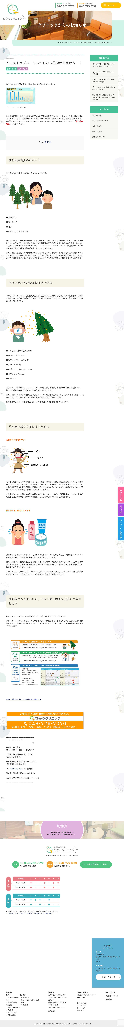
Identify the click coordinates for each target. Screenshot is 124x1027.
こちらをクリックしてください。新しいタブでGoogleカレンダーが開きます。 (30, 913)
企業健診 (51, 1000)
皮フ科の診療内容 (13, 997)
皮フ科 (8, 995)
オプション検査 (53, 1005)
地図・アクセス (108, 977)
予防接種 (10, 1010)
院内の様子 (80, 1010)
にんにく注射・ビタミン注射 (30, 1000)
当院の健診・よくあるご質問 (57, 995)
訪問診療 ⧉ (51, 1011)
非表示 (48, 142)
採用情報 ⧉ (109, 999)
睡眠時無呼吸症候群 (14, 1007)
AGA (22, 1002)
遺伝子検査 (24, 1005)
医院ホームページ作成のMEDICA (82, 1023)
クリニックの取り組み (100, 120)
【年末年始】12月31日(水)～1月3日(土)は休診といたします (103, 65)
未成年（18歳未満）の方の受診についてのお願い (103, 81)
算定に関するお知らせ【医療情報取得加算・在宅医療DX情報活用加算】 (103, 97)
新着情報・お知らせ (112, 996)
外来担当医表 (81, 997)
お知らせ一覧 (11, 69)
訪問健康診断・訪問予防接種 (57, 1002)
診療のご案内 (97, 131)
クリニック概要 (82, 1005)
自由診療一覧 (25, 997)
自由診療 (22, 995)
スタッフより (22, 69)
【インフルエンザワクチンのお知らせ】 (103, 73)
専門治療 (9, 1005)
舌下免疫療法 (12, 1015)
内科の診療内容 (12, 1002)
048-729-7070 (17, 769)
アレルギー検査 (12, 1012)
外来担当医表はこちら (97, 864)
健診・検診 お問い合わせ (56, 1007)
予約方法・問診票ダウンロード (86, 995)
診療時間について (98, 137)
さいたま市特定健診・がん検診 (57, 997)
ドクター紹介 (81, 1008)
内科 (7, 1000)
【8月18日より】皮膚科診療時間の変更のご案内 (103, 88)
